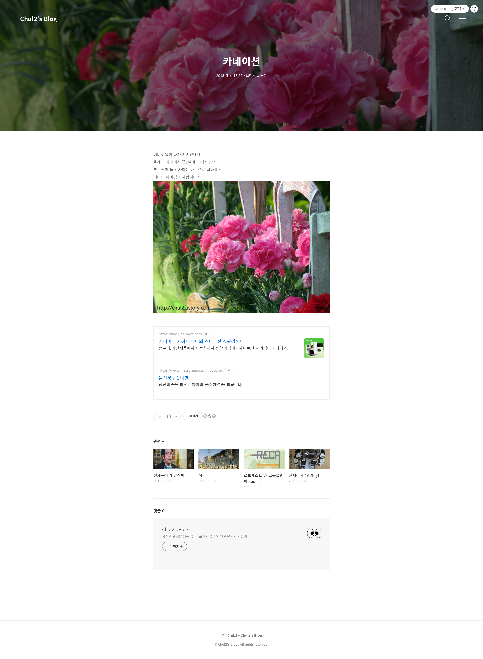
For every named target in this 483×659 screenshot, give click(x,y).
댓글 (159, 511)
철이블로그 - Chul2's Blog (241, 635)
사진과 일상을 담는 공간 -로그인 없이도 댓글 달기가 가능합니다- (208, 536)
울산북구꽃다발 (174, 378)
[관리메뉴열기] (474, 9)
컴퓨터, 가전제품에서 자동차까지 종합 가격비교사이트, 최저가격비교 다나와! (223, 348)
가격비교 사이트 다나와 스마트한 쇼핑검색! (200, 341)
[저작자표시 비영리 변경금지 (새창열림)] (209, 416)
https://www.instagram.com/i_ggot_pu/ (192, 370)
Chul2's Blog (38, 18)
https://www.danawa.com (180, 334)
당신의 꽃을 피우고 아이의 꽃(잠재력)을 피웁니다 (200, 384)
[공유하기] (169, 416)
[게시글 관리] (175, 416)
